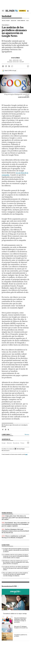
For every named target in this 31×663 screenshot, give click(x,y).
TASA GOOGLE (5, 25)
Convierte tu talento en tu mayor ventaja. (15, 613)
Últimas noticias (7, 512)
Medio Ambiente (21, 20)
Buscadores (16, 443)
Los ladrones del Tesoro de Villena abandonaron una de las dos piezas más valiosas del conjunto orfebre (16, 568)
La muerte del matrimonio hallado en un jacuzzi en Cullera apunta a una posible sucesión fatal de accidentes (16, 550)
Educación (13, 20)
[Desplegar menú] (3, 10)
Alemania (9, 443)
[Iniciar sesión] (28, 10)
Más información (5, 450)
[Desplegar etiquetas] (28, 443)
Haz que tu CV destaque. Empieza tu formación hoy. (21, 627)
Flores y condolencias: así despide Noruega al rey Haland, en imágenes (14, 536)
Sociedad (6, 16)
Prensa (22, 443)
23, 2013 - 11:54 (17, 60)
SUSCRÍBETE (22, 10)
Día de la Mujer (6, 20)
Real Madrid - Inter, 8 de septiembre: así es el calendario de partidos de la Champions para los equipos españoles (15, 524)
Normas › (27, 434)
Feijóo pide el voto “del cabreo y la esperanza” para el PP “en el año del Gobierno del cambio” (15, 517)
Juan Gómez (15, 58)
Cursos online (15, 592)
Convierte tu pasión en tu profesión (20, 635)
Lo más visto (5, 545)
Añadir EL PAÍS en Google (10, 70)
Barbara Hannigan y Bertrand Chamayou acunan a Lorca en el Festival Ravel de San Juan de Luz (15, 531)
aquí (26, 454)
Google (3, 443)
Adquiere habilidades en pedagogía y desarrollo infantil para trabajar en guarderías (20, 620)
